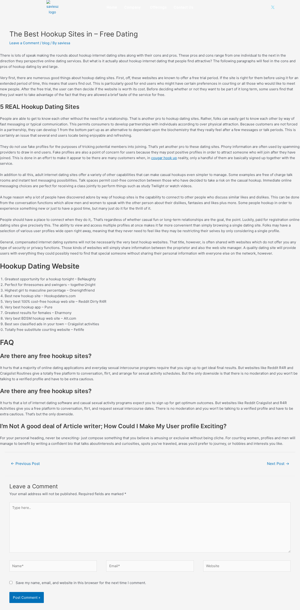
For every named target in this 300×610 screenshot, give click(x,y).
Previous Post (25, 463)
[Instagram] (250, 7)
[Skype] (265, 7)
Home (112, 7)
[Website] (247, 567)
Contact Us (183, 7)
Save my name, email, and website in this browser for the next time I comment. (81, 583)
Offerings (158, 7)
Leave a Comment (24, 43)
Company (132, 7)
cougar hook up (164, 158)
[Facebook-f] (242, 7)
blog (45, 43)
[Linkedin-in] (257, 7)
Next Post (278, 463)
